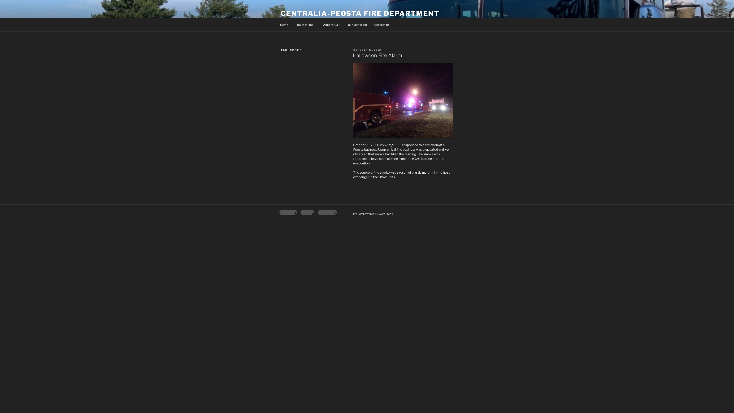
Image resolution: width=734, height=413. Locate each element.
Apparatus (330, 24)
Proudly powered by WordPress (373, 213)
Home (284, 24)
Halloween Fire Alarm (377, 55)
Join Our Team (357, 24)
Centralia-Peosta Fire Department (360, 13)
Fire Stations (304, 24)
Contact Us (382, 24)
